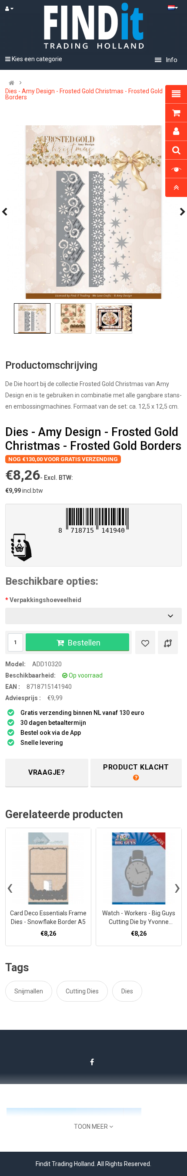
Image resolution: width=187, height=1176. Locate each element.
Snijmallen (28, 991)
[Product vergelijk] (168, 642)
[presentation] (10, 887)
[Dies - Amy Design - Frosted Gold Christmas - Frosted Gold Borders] (93, 212)
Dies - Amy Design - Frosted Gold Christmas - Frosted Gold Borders (84, 94)
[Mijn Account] (13, 9)
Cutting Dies (82, 991)
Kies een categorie (36, 59)
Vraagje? (46, 772)
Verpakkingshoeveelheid (45, 599)
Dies (127, 991)
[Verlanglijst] (145, 642)
